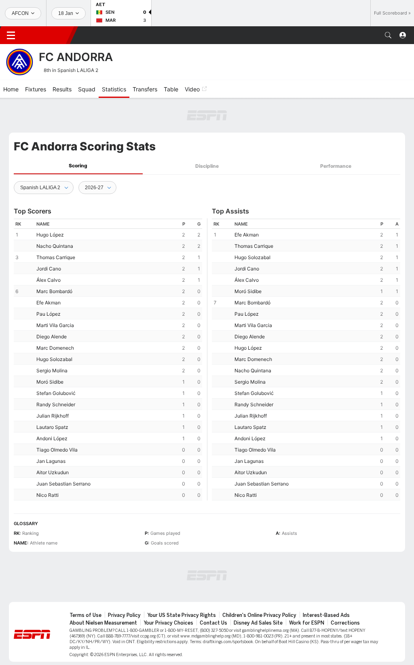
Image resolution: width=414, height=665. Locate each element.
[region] (108, 359)
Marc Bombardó (54, 291)
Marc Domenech (55, 348)
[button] (388, 35)
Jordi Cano (48, 269)
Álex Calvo (48, 280)
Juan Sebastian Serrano (63, 484)
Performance (335, 166)
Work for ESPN (306, 623)
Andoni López (52, 438)
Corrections (345, 623)
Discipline (207, 166)
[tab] (78, 166)
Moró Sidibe (49, 382)
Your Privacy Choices (168, 623)
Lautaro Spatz (52, 427)
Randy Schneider (55, 404)
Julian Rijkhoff (52, 416)
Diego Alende (51, 337)
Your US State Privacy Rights (181, 615)
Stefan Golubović (56, 393)
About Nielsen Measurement (103, 623)
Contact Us (213, 623)
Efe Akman (48, 303)
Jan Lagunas (50, 461)
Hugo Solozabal (54, 359)
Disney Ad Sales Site (258, 623)
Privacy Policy (124, 615)
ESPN (47, 35)
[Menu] (11, 35)
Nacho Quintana (54, 246)
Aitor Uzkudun (52, 472)
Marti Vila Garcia (55, 325)
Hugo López (50, 235)
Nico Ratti (47, 495)
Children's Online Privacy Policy (259, 615)
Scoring (78, 166)
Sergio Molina (52, 370)
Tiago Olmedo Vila (57, 450)
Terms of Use (85, 615)
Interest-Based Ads (326, 615)
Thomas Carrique (55, 257)
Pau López (48, 314)
